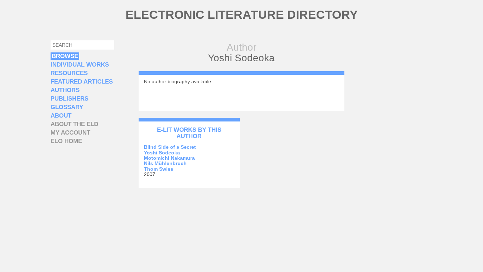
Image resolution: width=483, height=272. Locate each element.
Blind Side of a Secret (170, 147)
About (61, 115)
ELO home (66, 141)
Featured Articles (82, 81)
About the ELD (74, 124)
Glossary (67, 107)
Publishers (69, 98)
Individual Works (80, 64)
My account (70, 132)
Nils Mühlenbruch (165, 163)
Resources (69, 73)
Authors (65, 90)
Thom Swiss (158, 169)
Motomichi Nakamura (169, 158)
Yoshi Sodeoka (162, 152)
